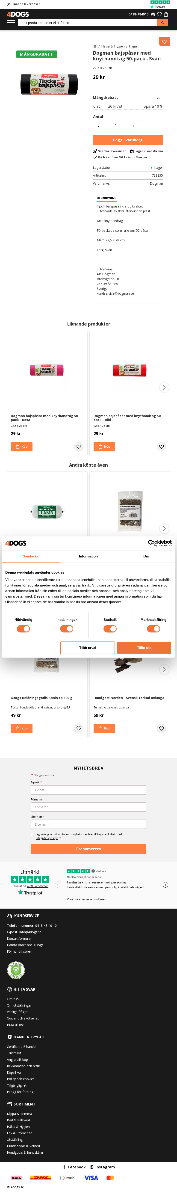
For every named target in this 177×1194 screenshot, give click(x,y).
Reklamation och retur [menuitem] (23, 1066)
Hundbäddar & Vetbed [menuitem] (23, 1146)
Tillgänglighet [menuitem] (17, 1085)
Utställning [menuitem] (15, 1139)
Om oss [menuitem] (13, 999)
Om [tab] (146, 556)
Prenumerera (88, 848)
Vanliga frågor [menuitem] (17, 1012)
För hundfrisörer (19, 951)
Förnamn (37, 799)
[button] (11, 23)
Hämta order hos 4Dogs (25, 945)
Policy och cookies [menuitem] (21, 1079)
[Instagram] (91, 1167)
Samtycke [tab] (30, 556)
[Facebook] (64, 1167)
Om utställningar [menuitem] (19, 1005)
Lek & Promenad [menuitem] (19, 1133)
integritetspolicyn (47, 838)
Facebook (77, 1167)
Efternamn (37, 817)
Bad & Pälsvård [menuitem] (18, 1120)
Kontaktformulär (19, 938)
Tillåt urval (87, 648)
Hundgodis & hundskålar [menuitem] (25, 1152)
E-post (36, 782)
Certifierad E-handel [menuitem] (21, 1046)
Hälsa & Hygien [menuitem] (18, 1126)
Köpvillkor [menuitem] (14, 1072)
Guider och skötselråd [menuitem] (23, 1018)
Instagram (105, 1167)
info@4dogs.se (30, 932)
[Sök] (162, 22)
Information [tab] (88, 556)
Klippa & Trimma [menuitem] (19, 1113)
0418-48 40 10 (46, 925)
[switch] (66, 629)
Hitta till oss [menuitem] (15, 1024)
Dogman (156, 183)
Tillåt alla (144, 648)
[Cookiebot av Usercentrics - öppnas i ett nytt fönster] (151, 543)
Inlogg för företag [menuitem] (20, 1092)
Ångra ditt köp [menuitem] (17, 1059)
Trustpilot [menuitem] (14, 1053)
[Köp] (128, 140)
